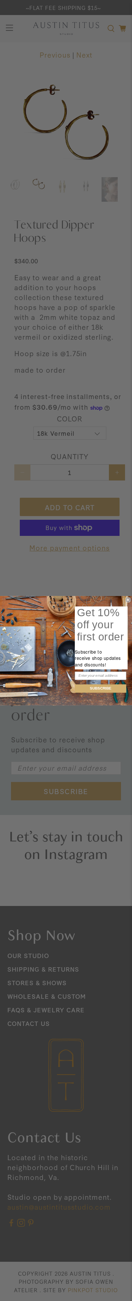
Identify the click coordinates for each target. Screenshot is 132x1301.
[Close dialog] (128, 599)
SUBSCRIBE (100, 688)
